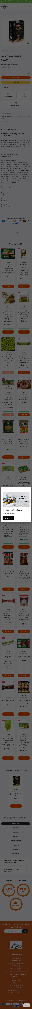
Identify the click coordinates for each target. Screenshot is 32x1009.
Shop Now (8, 518)
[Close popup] (28, 490)
